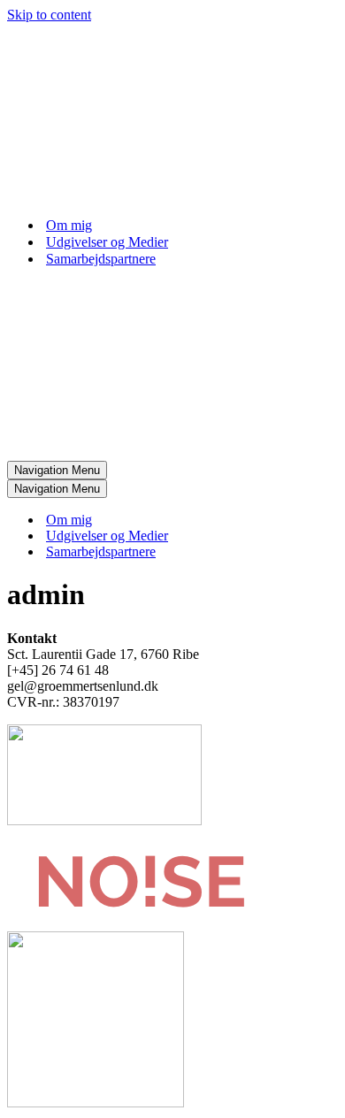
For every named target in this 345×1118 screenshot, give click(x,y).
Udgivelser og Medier (107, 241)
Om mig (69, 225)
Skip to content (49, 14)
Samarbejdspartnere (101, 258)
